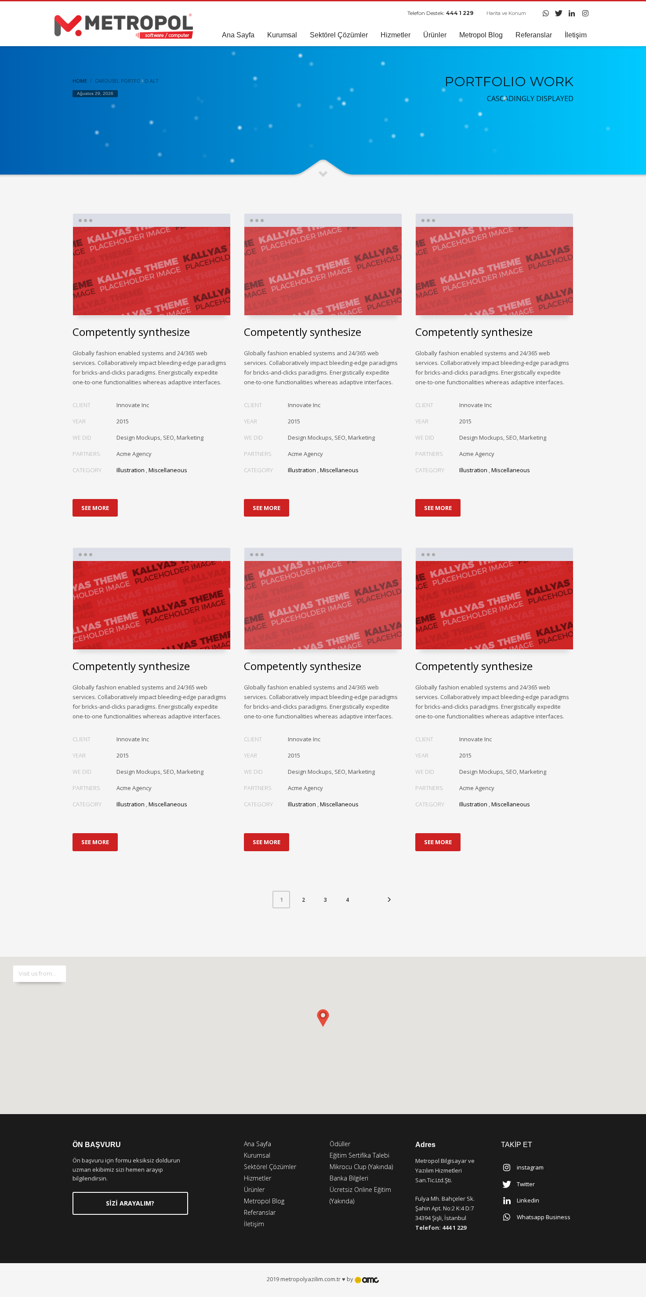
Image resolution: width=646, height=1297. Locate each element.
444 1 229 (459, 13)
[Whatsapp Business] (545, 13)
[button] (323, 1026)
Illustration (130, 470)
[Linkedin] (572, 13)
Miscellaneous (168, 470)
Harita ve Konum (506, 13)
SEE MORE (95, 508)
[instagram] (585, 13)
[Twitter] (559, 13)
